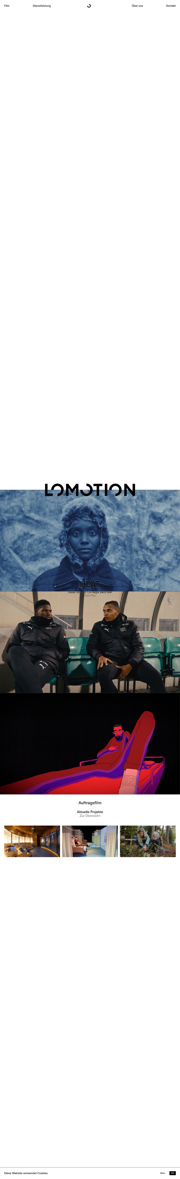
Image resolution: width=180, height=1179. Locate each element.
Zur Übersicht (90, 816)
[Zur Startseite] (90, 6)
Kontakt (171, 5)
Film (6, 5)
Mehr (162, 1173)
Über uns (137, 5)
